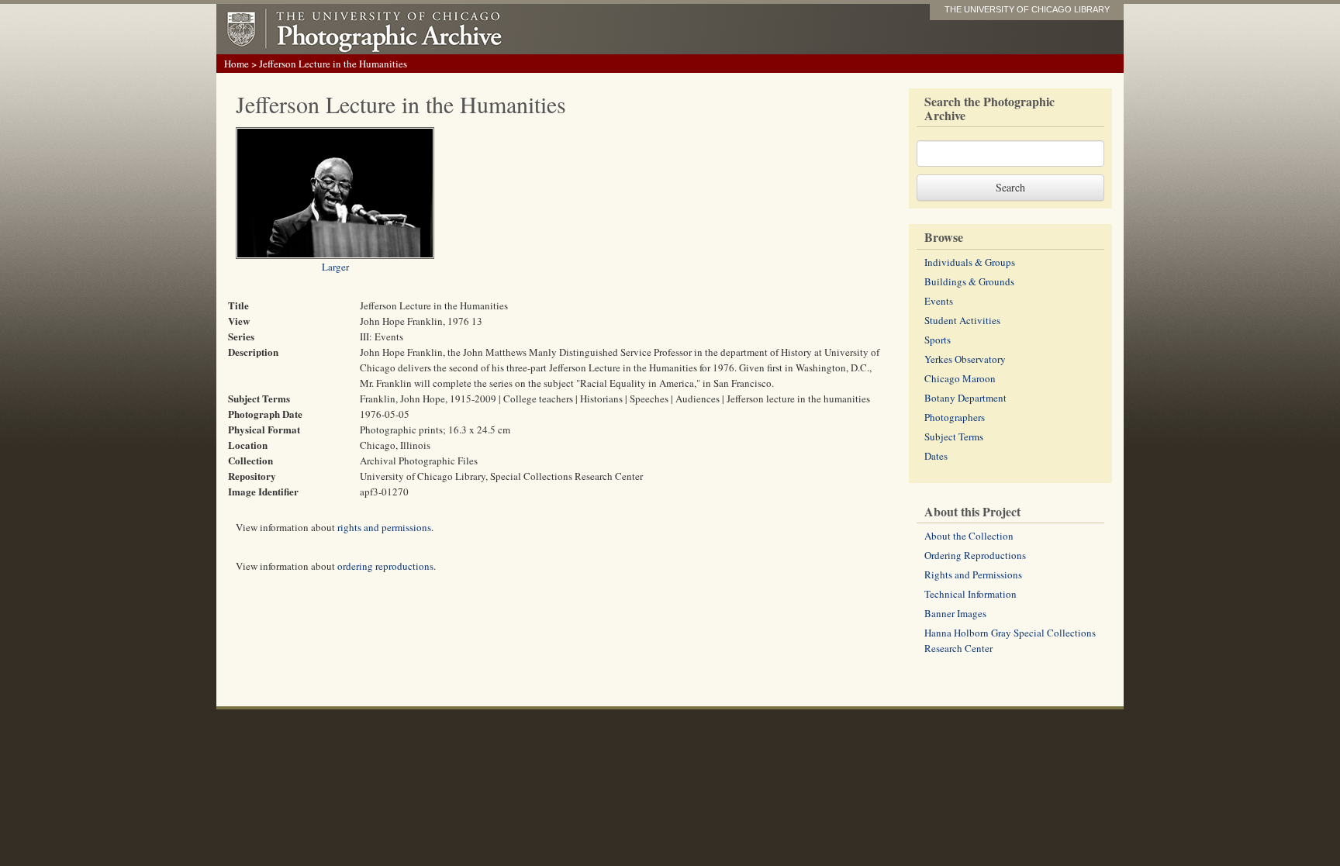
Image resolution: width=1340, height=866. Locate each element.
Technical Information (970, 594)
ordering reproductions (385, 566)
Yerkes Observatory (965, 359)
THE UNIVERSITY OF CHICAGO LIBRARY (1027, 9)
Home (236, 64)
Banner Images (955, 613)
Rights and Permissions (973, 574)
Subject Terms (953, 436)
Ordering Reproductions (975, 555)
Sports (937, 340)
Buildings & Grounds (969, 281)
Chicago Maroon (960, 378)
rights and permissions (384, 527)
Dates (936, 456)
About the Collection (969, 536)
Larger (335, 267)
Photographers (954, 417)
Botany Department (965, 398)
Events (938, 301)
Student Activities (962, 320)
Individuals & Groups (969, 262)
